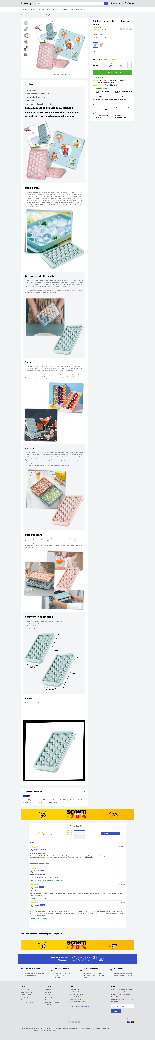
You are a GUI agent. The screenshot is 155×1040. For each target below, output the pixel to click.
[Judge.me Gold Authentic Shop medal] (87, 958)
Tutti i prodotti (29, 15)
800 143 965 (56, 9)
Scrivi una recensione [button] (110, 834)
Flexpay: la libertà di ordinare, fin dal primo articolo (109, 105)
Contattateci (32, 9)
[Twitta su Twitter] (127, 29)
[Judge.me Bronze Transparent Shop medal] (94, 958)
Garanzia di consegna (101, 88)
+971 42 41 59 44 (105, 1028)
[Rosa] (101, 45)
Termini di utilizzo (26, 994)
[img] (34, 847)
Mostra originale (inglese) (39, 898)
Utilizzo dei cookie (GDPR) (28, 992)
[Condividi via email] (130, 29)
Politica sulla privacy (26, 989)
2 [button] (76, 923)
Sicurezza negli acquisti (101, 112)
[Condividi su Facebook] (121, 29)
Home (22, 15)
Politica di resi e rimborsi (28, 1000)
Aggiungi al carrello (112, 72)
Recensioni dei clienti (76, 9)
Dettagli (105, 109)
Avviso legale (49, 997)
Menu (22, 9)
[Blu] (95, 45)
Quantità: (95, 65)
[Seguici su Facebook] (69, 1022)
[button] (96, 29)
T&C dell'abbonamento (27, 1005)
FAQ (46, 1000)
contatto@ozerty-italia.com (81, 1006)
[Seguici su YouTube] (76, 1022)
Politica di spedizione (27, 997)
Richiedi (116, 1011)
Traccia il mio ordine (44, 9)
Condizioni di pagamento (28, 1002)
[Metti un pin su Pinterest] (124, 29)
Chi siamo (64, 9)
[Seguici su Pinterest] (72, 1022)
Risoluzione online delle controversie (52, 1003)
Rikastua (94, 27)
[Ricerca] (106, 3)
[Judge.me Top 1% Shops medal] (101, 958)
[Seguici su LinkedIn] (79, 1022)
